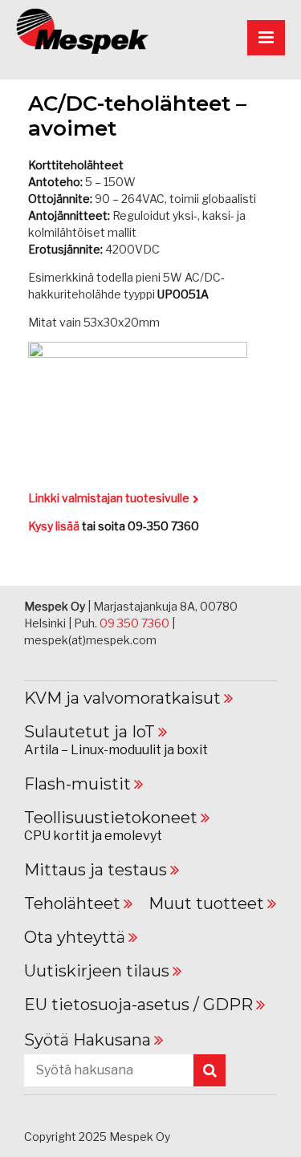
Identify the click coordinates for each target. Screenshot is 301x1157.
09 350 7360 (134, 623)
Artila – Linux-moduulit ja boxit (116, 749)
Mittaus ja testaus (95, 869)
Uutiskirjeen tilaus (96, 970)
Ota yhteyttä (74, 937)
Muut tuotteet (206, 903)
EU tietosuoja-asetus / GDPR (138, 1004)
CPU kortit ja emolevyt (93, 835)
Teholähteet (72, 903)
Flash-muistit (77, 784)
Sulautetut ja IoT (89, 731)
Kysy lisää (53, 526)
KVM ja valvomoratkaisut (122, 698)
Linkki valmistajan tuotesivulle (108, 498)
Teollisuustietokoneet (110, 817)
